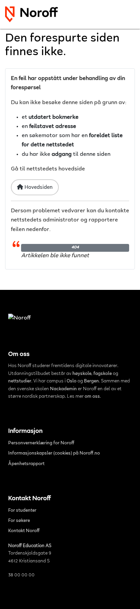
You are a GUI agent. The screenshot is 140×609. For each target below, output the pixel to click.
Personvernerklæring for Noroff (41, 443)
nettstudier (19, 381)
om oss (92, 396)
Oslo (71, 381)
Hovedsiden (38, 187)
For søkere (19, 521)
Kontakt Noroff (24, 531)
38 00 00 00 (21, 575)
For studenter (22, 510)
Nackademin (63, 389)
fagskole (102, 374)
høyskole (81, 374)
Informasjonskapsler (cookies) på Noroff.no (54, 453)
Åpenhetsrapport (26, 464)
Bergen (91, 381)
